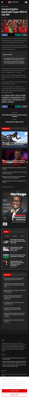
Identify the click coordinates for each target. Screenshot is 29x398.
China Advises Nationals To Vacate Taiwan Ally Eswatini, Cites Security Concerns (14, 279)
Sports (6, 6)
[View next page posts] (16, 327)
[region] (14, 387)
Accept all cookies (14, 390)
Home (2, 6)
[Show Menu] (2, 2)
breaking (7, 95)
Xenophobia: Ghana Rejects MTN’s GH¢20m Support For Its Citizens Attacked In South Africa (14, 285)
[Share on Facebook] (4, 35)
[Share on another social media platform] (24, 35)
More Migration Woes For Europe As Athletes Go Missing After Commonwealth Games (14, 59)
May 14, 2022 (4, 17)
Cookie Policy (20, 387)
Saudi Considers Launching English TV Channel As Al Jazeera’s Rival (16, 249)
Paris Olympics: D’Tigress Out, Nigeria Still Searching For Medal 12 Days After (18, 241)
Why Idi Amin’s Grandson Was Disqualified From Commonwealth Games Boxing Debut (14, 62)
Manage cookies (14, 394)
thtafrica (4, 101)
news (9, 99)
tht (23, 99)
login (6, 186)
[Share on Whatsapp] (18, 35)
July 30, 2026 (5, 164)
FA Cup (17, 95)
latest (23, 97)
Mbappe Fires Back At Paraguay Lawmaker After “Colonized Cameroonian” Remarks (14, 177)
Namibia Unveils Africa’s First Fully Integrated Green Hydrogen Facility (12, 308)
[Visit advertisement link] (14, 208)
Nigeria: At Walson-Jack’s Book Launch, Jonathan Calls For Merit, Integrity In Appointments (13, 297)
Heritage (23, 95)
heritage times (5, 97)
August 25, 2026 (8, 305)
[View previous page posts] (13, 327)
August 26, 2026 (8, 281)
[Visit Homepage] (13, 2)
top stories (10, 101)
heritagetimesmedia (15, 97)
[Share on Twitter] (11, 35)
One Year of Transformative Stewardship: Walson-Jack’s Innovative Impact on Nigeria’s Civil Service (14, 362)
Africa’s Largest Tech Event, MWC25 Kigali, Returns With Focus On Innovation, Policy (14, 365)
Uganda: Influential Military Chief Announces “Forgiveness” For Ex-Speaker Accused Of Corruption (14, 315)
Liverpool (4, 99)
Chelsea (12, 95)
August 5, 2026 (5, 146)
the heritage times (17, 99)
